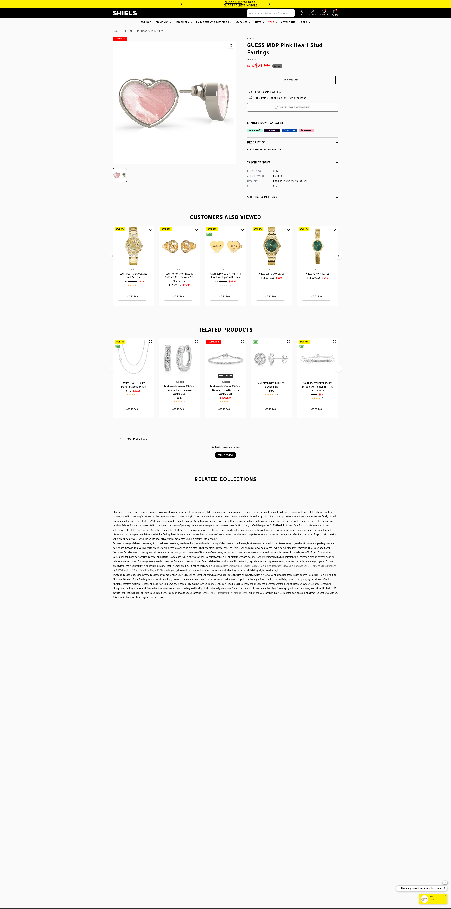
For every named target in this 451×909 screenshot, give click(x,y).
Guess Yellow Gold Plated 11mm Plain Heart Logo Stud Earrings (225, 275)
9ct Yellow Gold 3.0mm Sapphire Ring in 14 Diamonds (143, 570)
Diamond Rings (239, 593)
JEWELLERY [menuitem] (182, 22)
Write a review (225, 455)
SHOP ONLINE (211, 2)
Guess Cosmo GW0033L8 (271, 273)
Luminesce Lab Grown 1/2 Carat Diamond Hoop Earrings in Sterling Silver (179, 390)
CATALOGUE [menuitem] (288, 22)
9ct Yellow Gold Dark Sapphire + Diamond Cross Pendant (306, 566)
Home (116, 31)
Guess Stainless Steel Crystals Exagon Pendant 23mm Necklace (244, 566)
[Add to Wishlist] (151, 229)
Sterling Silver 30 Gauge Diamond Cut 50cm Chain (133, 384)
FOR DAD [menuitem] (146, 22)
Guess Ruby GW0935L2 (317, 273)
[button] (115, 257)
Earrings (210, 593)
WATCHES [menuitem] (242, 22)
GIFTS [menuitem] (258, 22)
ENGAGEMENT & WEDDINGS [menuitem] (212, 22)
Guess (133, 269)
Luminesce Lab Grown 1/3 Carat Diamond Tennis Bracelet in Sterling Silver (225, 390)
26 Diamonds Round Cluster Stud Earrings (271, 384)
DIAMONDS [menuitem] (162, 22)
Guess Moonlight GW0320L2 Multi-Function (133, 275)
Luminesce (179, 382)
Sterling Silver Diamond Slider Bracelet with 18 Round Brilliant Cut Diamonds (317, 386)
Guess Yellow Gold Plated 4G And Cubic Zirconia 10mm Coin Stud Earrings (179, 277)
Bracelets (222, 593)
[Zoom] (231, 45)
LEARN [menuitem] (304, 22)
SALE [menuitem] (271, 22)
